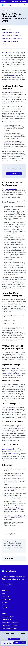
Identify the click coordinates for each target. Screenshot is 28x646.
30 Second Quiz (14, 639)
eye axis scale (7, 92)
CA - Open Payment (7, 599)
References (5, 44)
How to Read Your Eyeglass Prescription (12, 38)
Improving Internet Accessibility (10, 622)
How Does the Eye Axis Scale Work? (11, 32)
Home (3, 11)
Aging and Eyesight (6, 619)
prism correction (6, 449)
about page (16, 547)
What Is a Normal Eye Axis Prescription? (12, 35)
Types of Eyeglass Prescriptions (10, 41)
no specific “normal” (11, 189)
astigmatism (12, 75)
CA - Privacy (5, 602)
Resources (4, 605)
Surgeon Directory (6, 608)
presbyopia (12, 409)
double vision (12, 453)
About (3, 593)
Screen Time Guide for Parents (9, 628)
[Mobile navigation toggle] (24, 5)
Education (8, 11)
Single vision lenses (13, 373)
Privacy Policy (5, 596)
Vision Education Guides (8, 616)
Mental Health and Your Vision (9, 625)
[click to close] (26, 638)
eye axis (6, 52)
